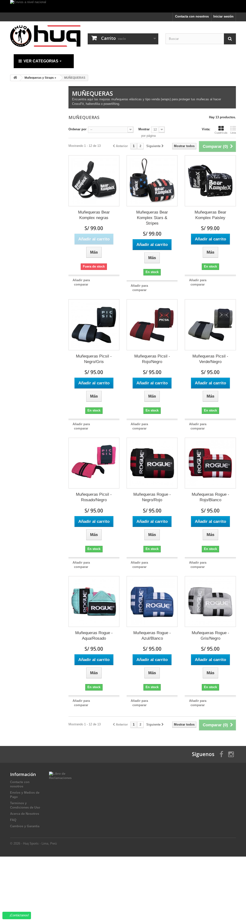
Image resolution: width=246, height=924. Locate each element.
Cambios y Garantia (24, 826)
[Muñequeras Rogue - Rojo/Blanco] (210, 463)
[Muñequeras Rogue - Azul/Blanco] (152, 601)
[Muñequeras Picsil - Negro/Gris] (94, 325)
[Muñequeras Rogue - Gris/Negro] (210, 601)
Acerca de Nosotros (24, 814)
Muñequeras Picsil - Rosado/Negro (94, 497)
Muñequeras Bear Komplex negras (94, 215)
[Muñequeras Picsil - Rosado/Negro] (94, 463)
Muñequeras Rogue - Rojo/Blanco (210, 497)
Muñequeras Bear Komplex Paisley (210, 215)
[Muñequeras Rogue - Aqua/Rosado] (94, 601)
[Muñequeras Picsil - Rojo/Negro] (152, 325)
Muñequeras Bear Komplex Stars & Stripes (152, 218)
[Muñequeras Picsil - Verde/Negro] (210, 325)
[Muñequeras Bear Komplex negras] (94, 181)
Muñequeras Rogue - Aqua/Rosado (94, 636)
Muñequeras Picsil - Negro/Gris (94, 359)
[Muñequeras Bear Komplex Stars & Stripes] (152, 181)
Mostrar (144, 129)
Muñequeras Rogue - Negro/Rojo (152, 497)
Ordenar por (77, 129)
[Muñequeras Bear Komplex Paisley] (210, 181)
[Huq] (45, 36)
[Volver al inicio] (15, 78)
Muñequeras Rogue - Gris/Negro (210, 636)
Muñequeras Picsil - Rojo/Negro (152, 359)
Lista (233, 132)
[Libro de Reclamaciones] (60, 775)
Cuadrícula (221, 132)
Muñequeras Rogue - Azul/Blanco (152, 636)
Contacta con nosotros (192, 16)
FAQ (13, 820)
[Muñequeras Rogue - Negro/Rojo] (152, 463)
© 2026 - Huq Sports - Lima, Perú (33, 843)
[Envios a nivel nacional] (123, 6)
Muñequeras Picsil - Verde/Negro (210, 359)
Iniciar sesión (223, 16)
